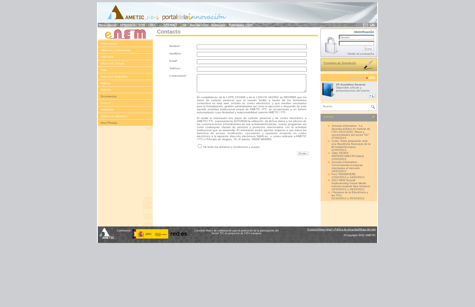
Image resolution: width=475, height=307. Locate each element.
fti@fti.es (262, 136)
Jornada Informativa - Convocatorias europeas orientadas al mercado (347, 165)
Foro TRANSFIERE (344, 174)
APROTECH (127, 24)
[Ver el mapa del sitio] (373, 25)
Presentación (108, 24)
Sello (104, 69)
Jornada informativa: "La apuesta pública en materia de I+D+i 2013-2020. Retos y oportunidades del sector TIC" (351, 130)
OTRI (142, 24)
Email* (173, 60)
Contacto (313, 229)
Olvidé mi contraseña (360, 53)
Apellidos (175, 53)
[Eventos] (373, 117)
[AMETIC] (107, 237)
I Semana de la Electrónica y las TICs (350, 194)
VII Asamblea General (350, 84)
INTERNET (168, 24)
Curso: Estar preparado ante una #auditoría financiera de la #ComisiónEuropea (351, 143)
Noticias (106, 83)
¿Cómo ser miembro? (114, 116)
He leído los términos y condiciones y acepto (231, 146)
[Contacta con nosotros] (365, 25)
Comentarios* (177, 75)
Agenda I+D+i (199, 24)
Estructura (107, 56)
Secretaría (107, 109)
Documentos (109, 96)
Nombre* (174, 46)
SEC (152, 24)
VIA (183, 24)
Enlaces (106, 102)
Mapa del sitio (368, 229)
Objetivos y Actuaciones (116, 50)
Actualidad (218, 24)
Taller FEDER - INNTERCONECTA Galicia (348, 154)
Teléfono (174, 68)
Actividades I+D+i (240, 24)
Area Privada (109, 122)
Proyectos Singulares (114, 76)
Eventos (106, 89)
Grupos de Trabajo (113, 63)
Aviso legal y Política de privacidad (339, 229)
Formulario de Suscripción (340, 62)
